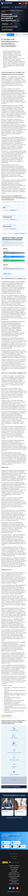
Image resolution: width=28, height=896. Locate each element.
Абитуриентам (14, 867)
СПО (7, 0)
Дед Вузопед (14, 856)
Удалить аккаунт (14, 880)
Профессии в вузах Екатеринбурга (8, 10)
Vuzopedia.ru (12, 891)
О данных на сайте (14, 876)
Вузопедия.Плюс (14, 853)
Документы (14, 878)
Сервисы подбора (14, 865)
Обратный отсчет (14, 873)
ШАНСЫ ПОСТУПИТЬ (22, 0)
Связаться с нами (14, 883)
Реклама (14, 882)
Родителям (14, 869)
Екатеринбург (5, 23)
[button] (6, 817)
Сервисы (14, 858)
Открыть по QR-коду (14, 874)
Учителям (14, 871)
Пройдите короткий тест (20, 233)
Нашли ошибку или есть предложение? (11, 786)
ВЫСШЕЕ (3, 0)
